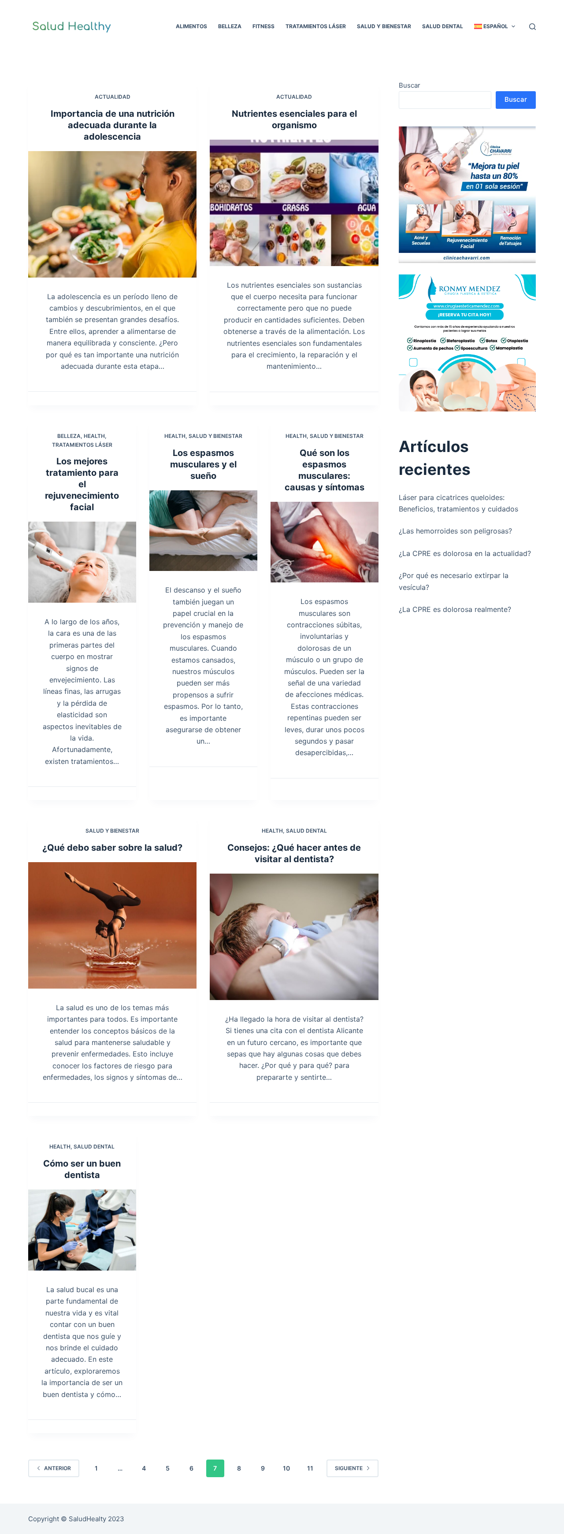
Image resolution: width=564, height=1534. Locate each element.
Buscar (409, 85)
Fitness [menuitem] (263, 26)
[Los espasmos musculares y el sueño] (203, 530)
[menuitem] (494, 26)
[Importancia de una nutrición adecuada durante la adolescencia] (112, 214)
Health (94, 436)
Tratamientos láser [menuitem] (316, 26)
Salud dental (306, 830)
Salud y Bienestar (215, 436)
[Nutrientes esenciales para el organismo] (294, 203)
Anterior (57, 1468)
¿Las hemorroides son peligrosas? (455, 530)
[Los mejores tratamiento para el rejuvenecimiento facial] (82, 562)
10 (286, 1468)
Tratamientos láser (82, 444)
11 (310, 1468)
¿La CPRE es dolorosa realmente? (455, 609)
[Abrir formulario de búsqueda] (532, 26)
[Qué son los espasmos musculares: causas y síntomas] (324, 542)
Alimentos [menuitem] (191, 26)
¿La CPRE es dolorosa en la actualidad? (465, 553)
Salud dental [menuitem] (442, 26)
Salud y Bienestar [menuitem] (384, 26)
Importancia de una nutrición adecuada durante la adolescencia (112, 125)
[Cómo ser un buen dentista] (82, 1230)
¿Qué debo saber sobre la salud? (112, 847)
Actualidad (112, 96)
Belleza (69, 436)
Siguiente (349, 1468)
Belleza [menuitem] (229, 26)
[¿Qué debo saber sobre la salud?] (112, 925)
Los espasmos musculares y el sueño (203, 464)
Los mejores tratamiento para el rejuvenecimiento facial (82, 484)
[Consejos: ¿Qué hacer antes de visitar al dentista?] (294, 937)
